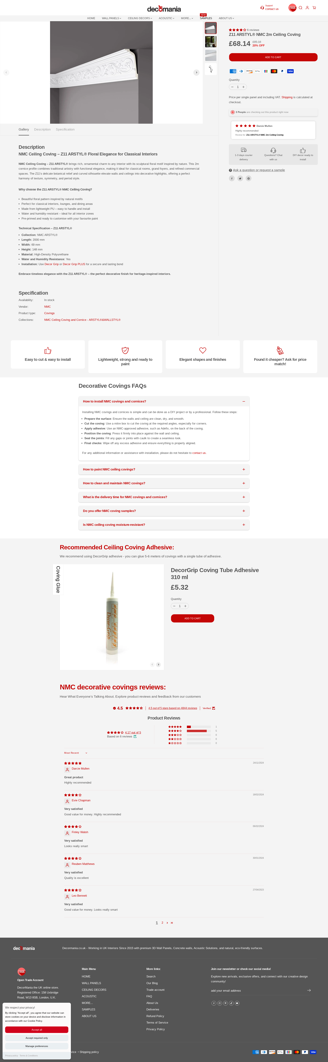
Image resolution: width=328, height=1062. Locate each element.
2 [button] (162, 922)
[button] (238, 30)
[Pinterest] (248, 178)
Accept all (37, 1029)
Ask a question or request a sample (259, 170)
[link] (41, 971)
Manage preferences (36, 1046)
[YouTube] (237, 1003)
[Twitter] (240, 178)
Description (42, 129)
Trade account (155, 989)
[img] (72, 763)
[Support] (271, 7)
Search (150, 976)
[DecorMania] (164, 8)
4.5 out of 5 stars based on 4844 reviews (172, 708)
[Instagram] (220, 1003)
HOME (91, 18)
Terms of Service (157, 1022)
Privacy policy (11, 1055)
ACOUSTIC (166, 18)
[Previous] (6, 72)
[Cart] (314, 8)
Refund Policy (155, 1016)
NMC (47, 306)
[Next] (196, 72)
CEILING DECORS (139, 18)
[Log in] (307, 8)
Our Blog (152, 983)
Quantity (234, 79)
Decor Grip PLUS (74, 264)
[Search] (300, 8)
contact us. (199, 453)
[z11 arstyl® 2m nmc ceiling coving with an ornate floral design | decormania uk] (101, 72)
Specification (65, 129)
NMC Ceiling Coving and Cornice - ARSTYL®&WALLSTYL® (82, 319)
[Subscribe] (309, 991)
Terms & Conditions (29, 1055)
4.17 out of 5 (133, 732)
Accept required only (37, 1038)
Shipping (287, 97)
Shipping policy (89, 1052)
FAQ (149, 996)
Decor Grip (52, 264)
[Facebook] (232, 178)
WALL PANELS (111, 18)
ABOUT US (226, 18)
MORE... (186, 18)
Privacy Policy (155, 1029)
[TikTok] (231, 1003)
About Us (152, 1003)
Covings (49, 313)
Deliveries (152, 1009)
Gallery (24, 129)
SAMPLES (206, 17)
